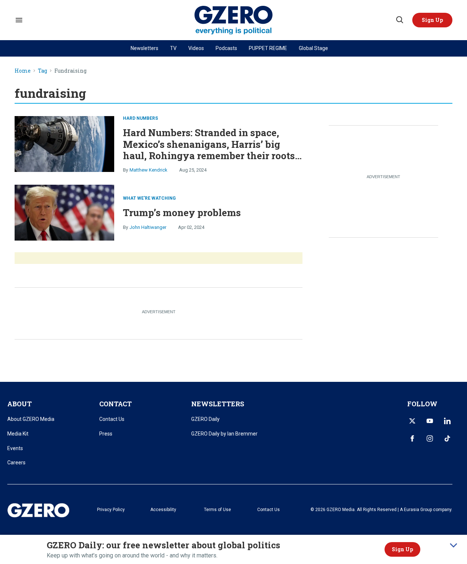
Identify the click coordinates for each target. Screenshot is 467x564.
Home (23, 71)
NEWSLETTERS (217, 403)
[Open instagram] (430, 438)
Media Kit (17, 434)
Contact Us (111, 419)
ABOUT (19, 403)
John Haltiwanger (148, 227)
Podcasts (226, 48)
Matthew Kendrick (148, 170)
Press (105, 434)
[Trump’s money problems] (64, 212)
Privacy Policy (111, 509)
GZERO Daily (205, 419)
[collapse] (453, 545)
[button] (432, 20)
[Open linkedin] (447, 421)
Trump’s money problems (182, 212)
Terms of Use (217, 509)
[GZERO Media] (233, 20)
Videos (196, 48)
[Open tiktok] (447, 438)
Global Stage (313, 48)
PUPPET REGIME (268, 48)
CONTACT (115, 403)
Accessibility (163, 509)
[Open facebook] (412, 438)
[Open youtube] (430, 421)
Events (15, 448)
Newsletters (144, 48)
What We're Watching (149, 198)
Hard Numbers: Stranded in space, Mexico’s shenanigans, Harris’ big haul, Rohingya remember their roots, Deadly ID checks (210, 149)
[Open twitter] (412, 421)
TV (173, 48)
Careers (16, 462)
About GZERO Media (30, 419)
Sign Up (402, 549)
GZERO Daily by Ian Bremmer (224, 434)
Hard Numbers (140, 118)
